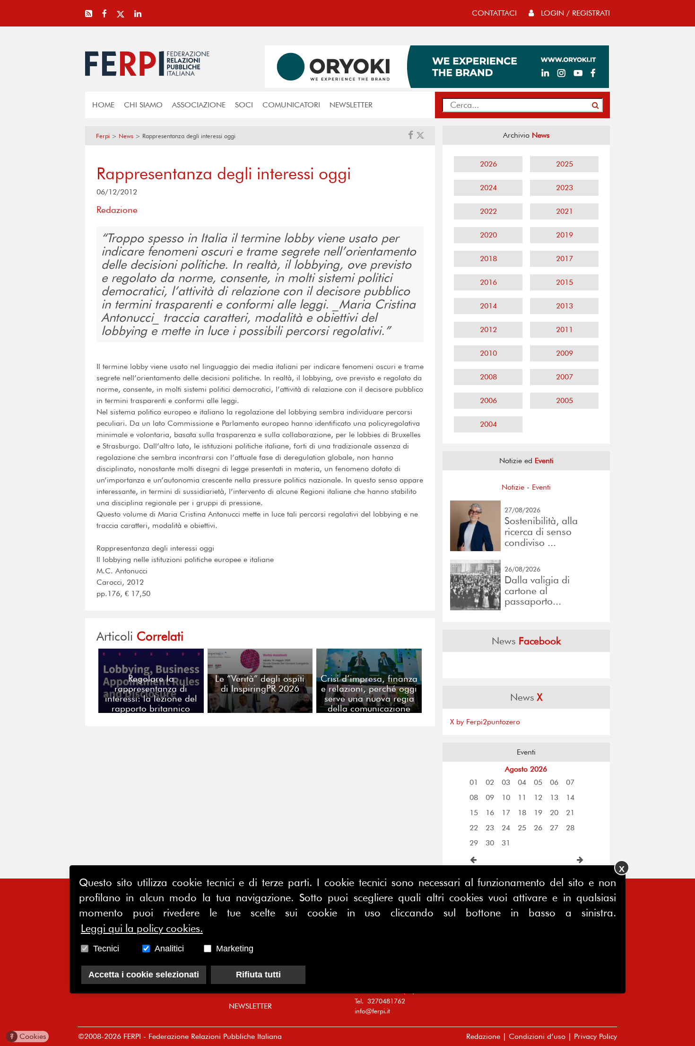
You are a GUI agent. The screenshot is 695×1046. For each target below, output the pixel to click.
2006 (488, 400)
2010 (488, 353)
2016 (488, 282)
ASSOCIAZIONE (199, 104)
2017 (564, 258)
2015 (564, 282)
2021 (564, 211)
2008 (488, 376)
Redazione (483, 1036)
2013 (564, 305)
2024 (488, 187)
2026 (488, 163)
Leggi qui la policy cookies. (142, 928)
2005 (564, 400)
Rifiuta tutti (258, 974)
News (126, 136)
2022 (488, 211)
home (103, 104)
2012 (488, 329)
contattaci (494, 13)
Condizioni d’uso (537, 1036)
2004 (488, 424)
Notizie (513, 487)
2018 (488, 258)
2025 (564, 163)
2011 (564, 329)
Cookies (28, 1036)
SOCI (244, 104)
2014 (488, 305)
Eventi (541, 487)
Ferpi (103, 136)
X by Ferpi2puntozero (485, 721)
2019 (564, 234)
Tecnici (106, 948)
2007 (564, 376)
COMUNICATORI (291, 104)
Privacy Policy (595, 1036)
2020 (488, 234)
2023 (564, 187)
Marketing (234, 948)
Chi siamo (143, 104)
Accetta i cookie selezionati (143, 974)
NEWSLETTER (351, 104)
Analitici (169, 948)
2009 (564, 353)
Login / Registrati (574, 13)
